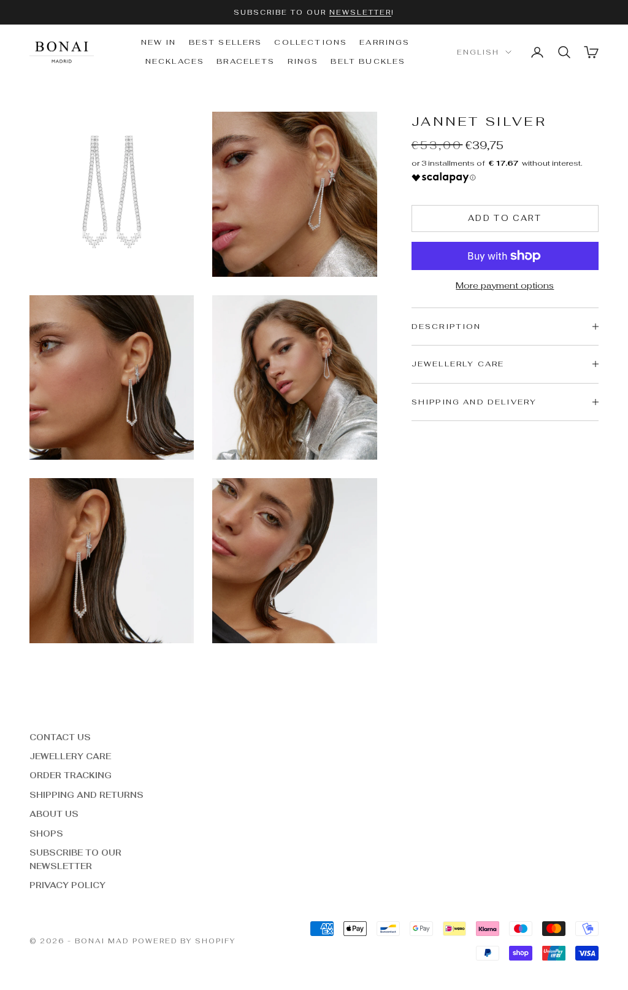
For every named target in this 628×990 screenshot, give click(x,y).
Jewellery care (70, 756)
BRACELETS (245, 61)
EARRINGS (384, 42)
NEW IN (159, 42)
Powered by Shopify (184, 941)
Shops (46, 834)
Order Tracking (70, 775)
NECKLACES (174, 61)
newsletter (360, 12)
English (478, 52)
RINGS (303, 61)
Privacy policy (67, 885)
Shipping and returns (86, 795)
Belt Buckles (368, 61)
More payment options (505, 285)
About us (53, 814)
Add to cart (505, 218)
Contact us (60, 737)
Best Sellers (225, 42)
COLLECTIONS (310, 42)
